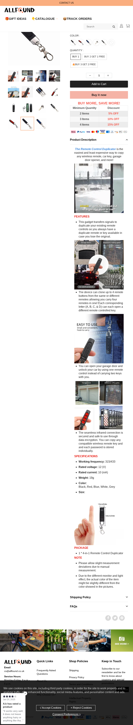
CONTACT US (66, 3)
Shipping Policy (80, 597)
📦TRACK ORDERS (77, 18)
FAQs (73, 606)
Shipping (74, 670)
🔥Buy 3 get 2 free (84, 64)
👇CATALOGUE (43, 18)
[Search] (113, 26)
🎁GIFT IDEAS (15, 18)
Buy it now (99, 95)
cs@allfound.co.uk (14, 671)
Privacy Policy (76, 677)
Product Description (83, 139)
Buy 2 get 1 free (94, 56)
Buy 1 (75, 56)
